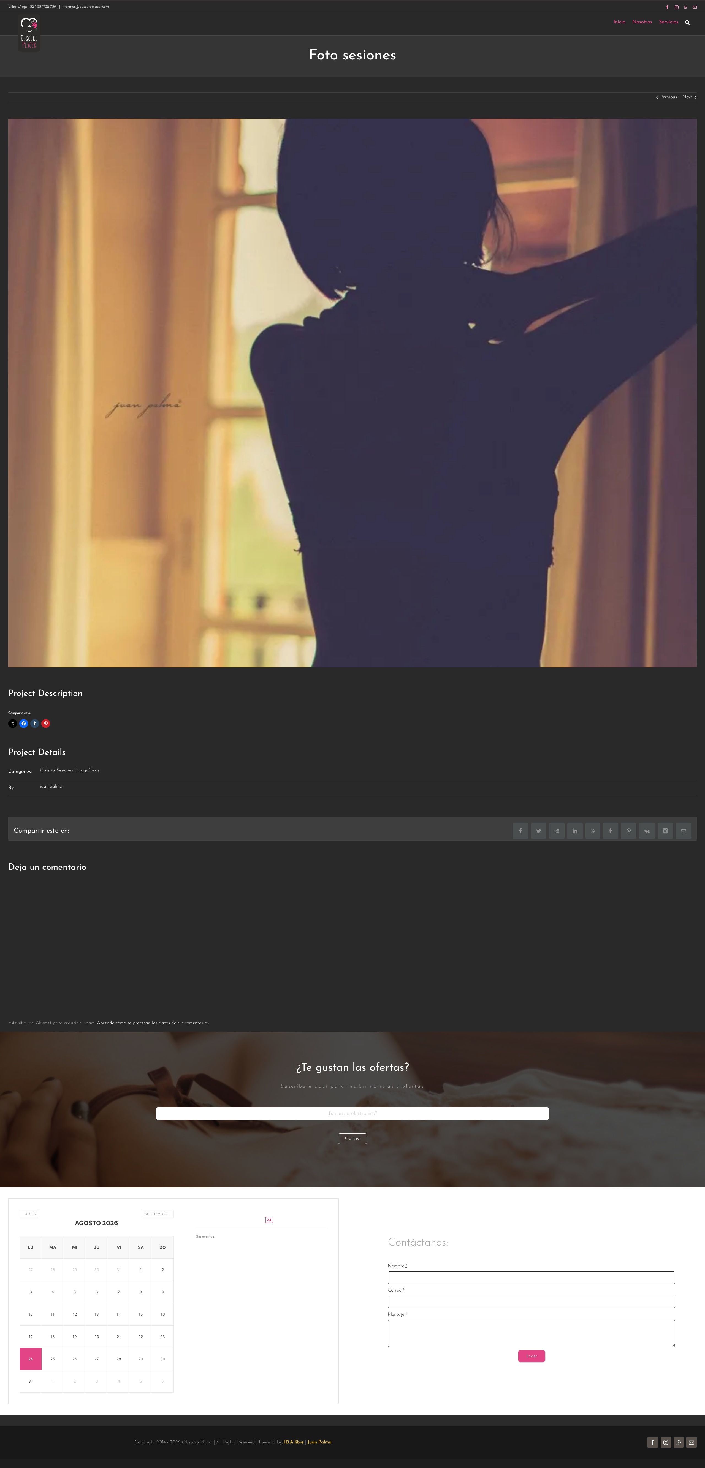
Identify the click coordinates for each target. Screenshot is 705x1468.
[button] (687, 22)
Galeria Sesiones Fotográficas (69, 770)
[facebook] (652, 1442)
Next (687, 97)
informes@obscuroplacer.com (85, 7)
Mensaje (397, 1314)
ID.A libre (294, 1442)
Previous (669, 97)
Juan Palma (320, 1442)
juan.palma (51, 786)
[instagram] (666, 1442)
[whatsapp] (679, 1442)
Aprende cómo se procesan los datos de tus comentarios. (153, 1023)
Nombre (397, 1266)
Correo (396, 1290)
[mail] (691, 1442)
